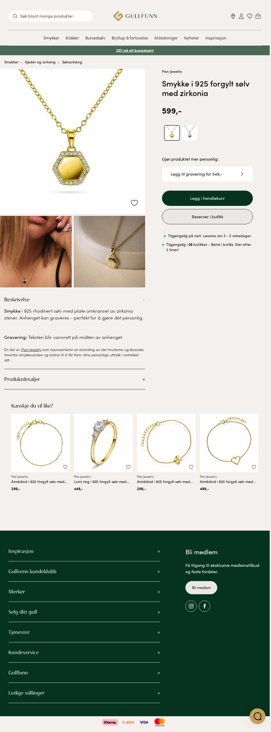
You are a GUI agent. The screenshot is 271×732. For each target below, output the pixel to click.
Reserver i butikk (207, 216)
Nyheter (191, 37)
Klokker (72, 37)
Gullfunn (18, 672)
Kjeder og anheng (40, 61)
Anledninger (166, 37)
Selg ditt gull (22, 612)
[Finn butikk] (233, 16)
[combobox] (50, 16)
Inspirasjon (215, 37)
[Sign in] (241, 16)
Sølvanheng (72, 61)
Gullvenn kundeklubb (32, 571)
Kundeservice (23, 652)
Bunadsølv (95, 37)
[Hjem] (135, 16)
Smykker (51, 37)
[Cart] (258, 16)
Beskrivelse (16, 299)
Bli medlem (201, 587)
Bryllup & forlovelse (130, 37)
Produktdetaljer (22, 379)
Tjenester (19, 632)
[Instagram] (191, 606)
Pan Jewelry (172, 71)
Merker (16, 591)
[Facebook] (204, 606)
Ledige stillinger (26, 693)
